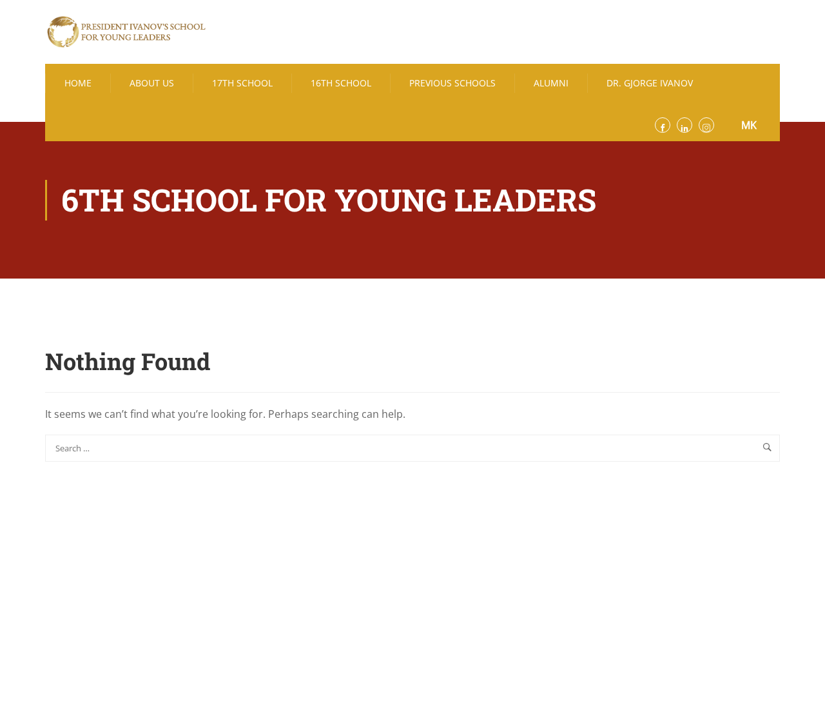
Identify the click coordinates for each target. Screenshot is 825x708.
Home (78, 83)
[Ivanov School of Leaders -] (125, 32)
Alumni (551, 83)
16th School (341, 83)
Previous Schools (452, 83)
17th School (242, 83)
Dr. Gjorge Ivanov (650, 83)
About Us (152, 83)
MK (749, 125)
